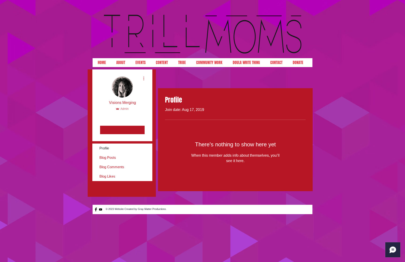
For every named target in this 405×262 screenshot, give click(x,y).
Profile (104, 148)
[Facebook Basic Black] (96, 209)
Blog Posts (107, 157)
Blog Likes (107, 176)
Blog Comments (111, 167)
